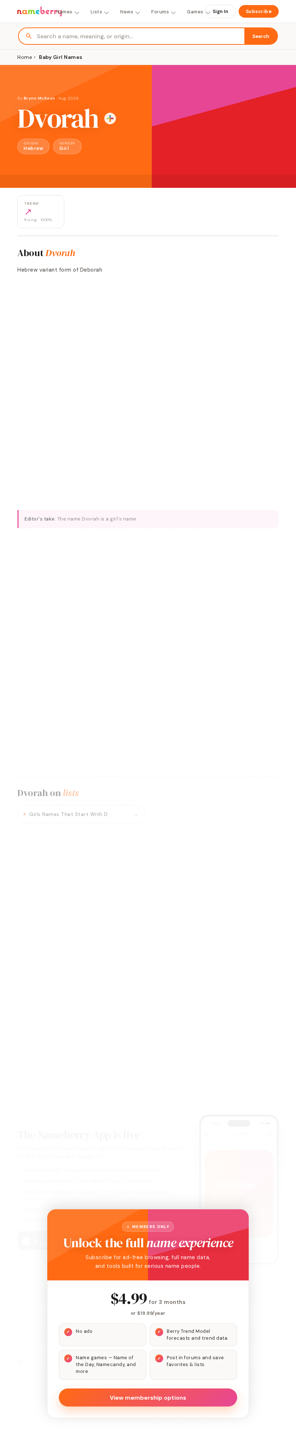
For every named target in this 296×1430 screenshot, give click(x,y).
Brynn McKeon (39, 98)
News (126, 12)
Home (24, 57)
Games (195, 12)
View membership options (148, 1397)
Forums (160, 12)
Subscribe (259, 11)
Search (260, 36)
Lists (97, 12)
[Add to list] (110, 118)
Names (64, 12)
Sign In (220, 11)
